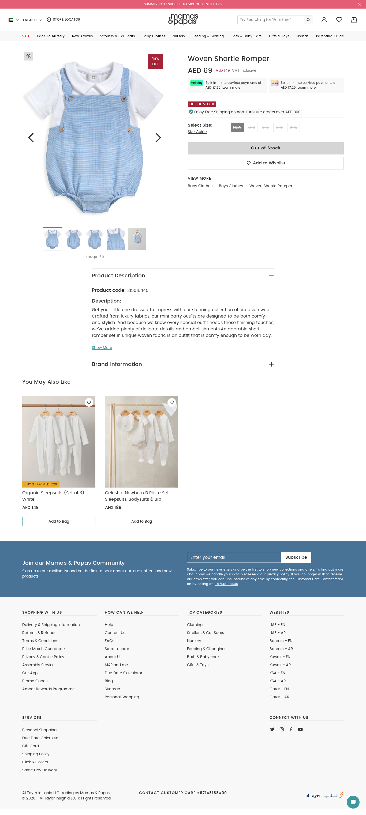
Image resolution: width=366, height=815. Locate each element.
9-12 (293, 127)
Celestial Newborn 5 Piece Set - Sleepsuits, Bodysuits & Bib (139, 496)
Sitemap (112, 689)
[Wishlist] (89, 402)
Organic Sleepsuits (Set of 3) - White (55, 496)
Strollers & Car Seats (205, 633)
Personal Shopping (122, 697)
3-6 (265, 127)
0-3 (251, 127)
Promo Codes (34, 681)
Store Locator (66, 19)
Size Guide (197, 132)
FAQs (109, 641)
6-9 (279, 127)
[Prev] (30, 137)
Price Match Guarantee (43, 649)
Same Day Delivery (39, 770)
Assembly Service (38, 665)
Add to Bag (58, 521)
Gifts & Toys (197, 665)
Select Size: (200, 125)
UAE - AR (278, 633)
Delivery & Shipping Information (51, 625)
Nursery (194, 641)
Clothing (195, 625)
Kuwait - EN (280, 657)
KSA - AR (278, 681)
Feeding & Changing (206, 649)
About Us (113, 657)
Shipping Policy (36, 754)
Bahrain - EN (281, 641)
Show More (102, 348)
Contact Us (115, 633)
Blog (109, 681)
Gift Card (30, 746)
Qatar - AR (279, 697)
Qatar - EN (279, 689)
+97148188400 (226, 584)
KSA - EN (277, 673)
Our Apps (30, 673)
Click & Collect (35, 762)
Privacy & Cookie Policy (43, 657)
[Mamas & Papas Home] (183, 19)
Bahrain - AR (281, 649)
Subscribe (296, 557)
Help (109, 625)
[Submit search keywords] (308, 20)
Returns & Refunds (39, 633)
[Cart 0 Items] (354, 20)
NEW (237, 127)
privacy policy (278, 574)
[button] (26, 36)
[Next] (158, 137)
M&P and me (116, 665)
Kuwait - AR (280, 665)
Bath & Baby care (203, 657)
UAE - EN (277, 625)
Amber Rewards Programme (48, 689)
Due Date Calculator (123, 673)
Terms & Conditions (40, 641)
